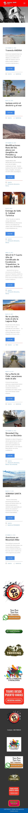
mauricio (10, 74)
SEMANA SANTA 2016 (13, 494)
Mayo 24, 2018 (9, 100)
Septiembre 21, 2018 (11, 47)
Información (10, 184)
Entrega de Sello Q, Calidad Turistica (13, 213)
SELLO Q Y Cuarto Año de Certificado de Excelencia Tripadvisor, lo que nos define (14, 261)
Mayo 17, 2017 (9, 314)
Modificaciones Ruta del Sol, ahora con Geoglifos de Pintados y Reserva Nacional (14, 151)
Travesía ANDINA (14, 50)
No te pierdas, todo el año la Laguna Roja (12, 319)
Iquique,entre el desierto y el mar (14, 104)
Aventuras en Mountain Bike (12, 538)
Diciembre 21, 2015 (10, 535)
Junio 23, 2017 (9, 252)
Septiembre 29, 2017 (11, 142)
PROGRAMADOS (16, 525)
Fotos (17, 344)
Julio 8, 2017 (9, 208)
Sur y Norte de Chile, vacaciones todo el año (14, 376)
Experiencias (18, 74)
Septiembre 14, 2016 (11, 430)
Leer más (10, 68)
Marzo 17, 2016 (10, 491)
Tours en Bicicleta (13, 464)
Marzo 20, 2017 (10, 371)
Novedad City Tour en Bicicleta (14, 434)
